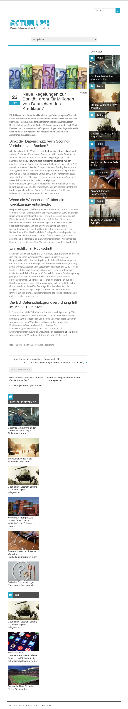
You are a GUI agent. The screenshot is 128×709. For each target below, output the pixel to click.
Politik (99, 57)
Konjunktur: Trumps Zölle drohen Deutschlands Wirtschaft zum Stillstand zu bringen (22, 521)
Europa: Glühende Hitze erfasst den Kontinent (20, 460)
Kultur (99, 115)
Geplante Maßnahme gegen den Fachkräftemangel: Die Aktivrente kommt (22, 430)
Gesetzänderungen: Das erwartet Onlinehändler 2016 (26, 379)
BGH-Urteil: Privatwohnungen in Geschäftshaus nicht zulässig (53, 362)
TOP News (102, 172)
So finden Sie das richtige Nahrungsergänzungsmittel (21, 583)
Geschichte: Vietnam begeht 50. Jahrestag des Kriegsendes (22, 489)
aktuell (44, 181)
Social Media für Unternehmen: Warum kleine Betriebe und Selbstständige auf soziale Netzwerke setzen (23, 656)
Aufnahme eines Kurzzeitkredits (57, 151)
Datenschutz (45, 706)
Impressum (31, 706)
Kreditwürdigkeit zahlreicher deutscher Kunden (48, 161)
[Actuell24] (30, 30)
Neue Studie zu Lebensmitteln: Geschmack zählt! (37, 359)
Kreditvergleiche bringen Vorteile (25, 385)
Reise (99, 86)
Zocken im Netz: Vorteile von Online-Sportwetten (22, 687)
